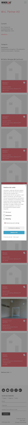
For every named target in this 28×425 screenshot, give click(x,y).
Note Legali (16, 237)
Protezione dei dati (8, 237)
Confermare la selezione (14, 228)
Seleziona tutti (14, 232)
